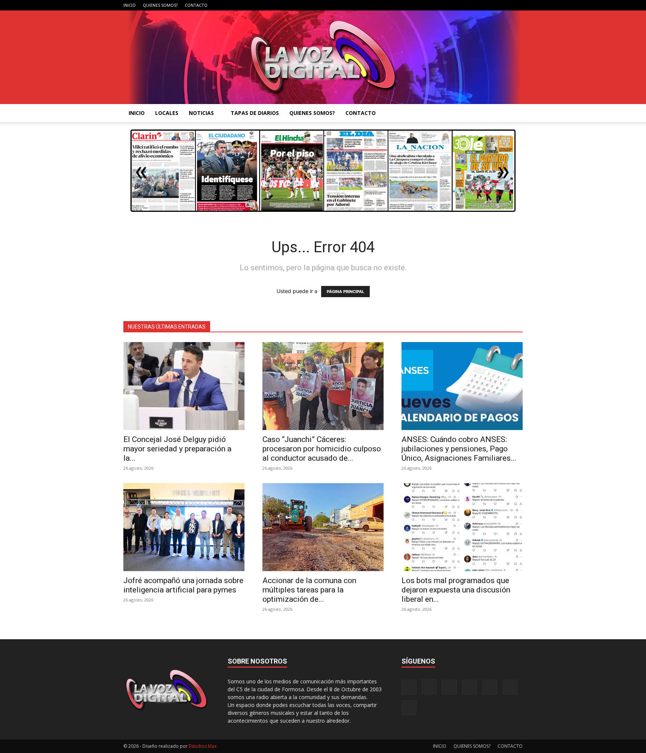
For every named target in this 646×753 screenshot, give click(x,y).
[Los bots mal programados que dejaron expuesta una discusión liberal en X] (462, 527)
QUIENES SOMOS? (160, 5)
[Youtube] (517, 5)
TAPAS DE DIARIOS (255, 112)
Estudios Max (202, 746)
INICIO (129, 5)
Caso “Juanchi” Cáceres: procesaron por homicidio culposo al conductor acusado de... (321, 449)
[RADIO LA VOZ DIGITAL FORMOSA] (323, 57)
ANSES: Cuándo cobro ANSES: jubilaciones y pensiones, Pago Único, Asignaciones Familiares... (459, 449)
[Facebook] (443, 5)
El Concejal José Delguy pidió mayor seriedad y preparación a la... (177, 449)
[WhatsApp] (504, 5)
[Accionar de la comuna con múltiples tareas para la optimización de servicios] (323, 527)
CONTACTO (196, 5)
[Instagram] (455, 5)
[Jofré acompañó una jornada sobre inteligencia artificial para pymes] (183, 527)
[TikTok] (480, 5)
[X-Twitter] (492, 5)
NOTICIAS (201, 112)
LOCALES (166, 112)
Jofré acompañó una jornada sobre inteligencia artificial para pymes (183, 585)
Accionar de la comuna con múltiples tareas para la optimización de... (309, 590)
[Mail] (467, 5)
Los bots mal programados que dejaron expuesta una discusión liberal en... (456, 590)
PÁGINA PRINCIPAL (345, 291)
